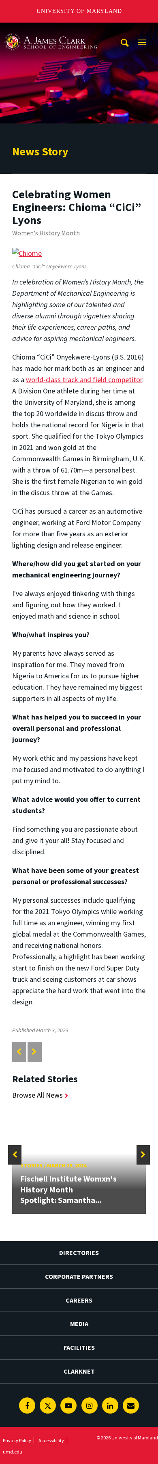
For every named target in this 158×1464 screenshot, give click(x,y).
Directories (79, 1253)
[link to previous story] (18, 1051)
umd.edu (12, 1452)
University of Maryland (79, 11)
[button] (14, 1155)
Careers (79, 1300)
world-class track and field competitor (84, 379)
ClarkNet (79, 1371)
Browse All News (37, 1095)
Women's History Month (46, 233)
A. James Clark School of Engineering (50, 30)
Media (79, 1324)
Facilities (79, 1347)
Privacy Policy (17, 1440)
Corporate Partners (79, 1276)
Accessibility (51, 1440)
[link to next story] (34, 1051)
